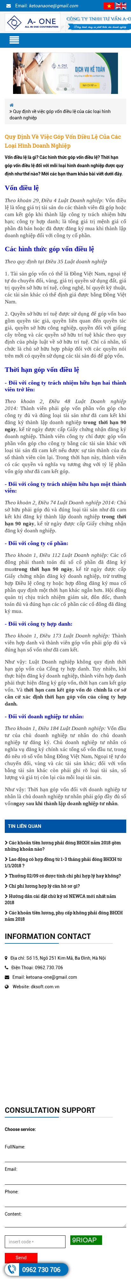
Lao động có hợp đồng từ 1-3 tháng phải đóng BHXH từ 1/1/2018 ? (63, 862)
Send (21, 1258)
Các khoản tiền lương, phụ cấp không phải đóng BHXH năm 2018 (64, 916)
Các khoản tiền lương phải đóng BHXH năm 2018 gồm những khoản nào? (63, 846)
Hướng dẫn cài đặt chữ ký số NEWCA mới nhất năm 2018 (60, 899)
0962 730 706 (41, 1270)
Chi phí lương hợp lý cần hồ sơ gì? (44, 886)
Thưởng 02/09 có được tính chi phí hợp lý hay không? (64, 876)
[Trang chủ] (33, 22)
